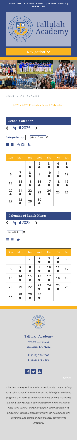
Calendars (29, 96)
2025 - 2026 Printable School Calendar (37, 105)
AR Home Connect (57, 4)
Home (10, 96)
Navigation (36, 52)
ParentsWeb (15, 4)
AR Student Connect (34, 4)
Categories (13, 137)
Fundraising (38, 6)
